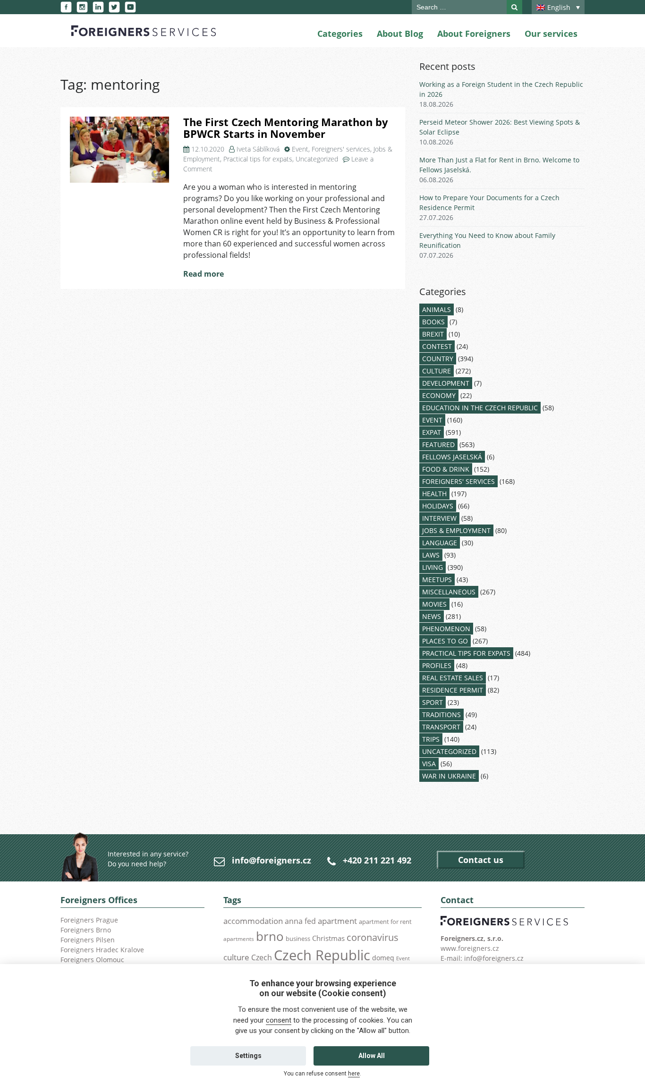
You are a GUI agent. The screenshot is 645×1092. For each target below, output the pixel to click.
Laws (431, 554)
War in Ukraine (449, 775)
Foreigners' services (341, 148)
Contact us (480, 859)
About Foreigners (473, 33)
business (298, 938)
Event (300, 148)
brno (270, 936)
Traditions (441, 714)
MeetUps (437, 579)
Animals (436, 309)
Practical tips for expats (257, 158)
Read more (203, 274)
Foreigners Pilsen (87, 939)
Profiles (436, 665)
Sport (432, 702)
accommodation (253, 920)
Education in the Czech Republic (480, 407)
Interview (439, 518)
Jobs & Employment (456, 530)
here (354, 1073)
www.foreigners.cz (470, 948)
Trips (431, 739)
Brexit (433, 334)
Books (433, 321)
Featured (438, 444)
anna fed (300, 921)
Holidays (437, 505)
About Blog (400, 33)
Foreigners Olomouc (92, 959)
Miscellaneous (448, 591)
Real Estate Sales (452, 677)
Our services (551, 33)
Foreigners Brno (85, 929)
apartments (238, 938)
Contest (437, 346)
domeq (383, 957)
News (431, 616)
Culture (436, 370)
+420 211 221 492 (377, 860)
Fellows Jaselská (452, 456)
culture (236, 957)
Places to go (445, 640)
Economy (439, 395)
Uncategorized (317, 158)
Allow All (371, 1055)
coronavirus (373, 937)
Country (437, 358)
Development (445, 383)
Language (439, 542)
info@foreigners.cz (271, 860)
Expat (431, 432)
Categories (340, 33)
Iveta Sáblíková (258, 148)
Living (432, 567)
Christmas (328, 938)
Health (434, 493)
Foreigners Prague (89, 919)
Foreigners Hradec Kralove (102, 949)
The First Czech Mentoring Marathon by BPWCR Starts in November (285, 128)
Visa (429, 763)
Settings (248, 1055)
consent (278, 1020)
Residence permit (452, 690)
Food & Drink (445, 469)
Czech (261, 957)
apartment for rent (385, 921)
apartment (337, 920)
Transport (441, 726)
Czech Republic (322, 955)
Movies (434, 604)
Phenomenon (446, 628)
